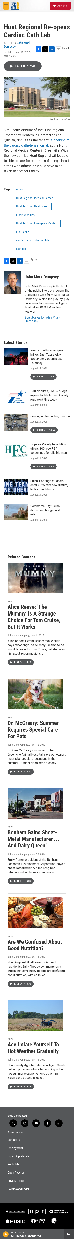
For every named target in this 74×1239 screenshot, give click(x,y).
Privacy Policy (16, 1180)
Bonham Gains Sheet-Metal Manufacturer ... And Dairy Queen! (33, 839)
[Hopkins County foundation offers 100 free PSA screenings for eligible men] (16, 450)
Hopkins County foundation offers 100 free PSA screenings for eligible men (48, 449)
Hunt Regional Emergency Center (36, 223)
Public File (13, 1164)
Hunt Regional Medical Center (34, 198)
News (19, 189)
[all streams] (69, 1234)
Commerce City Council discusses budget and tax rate (47, 510)
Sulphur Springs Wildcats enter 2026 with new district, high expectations (49, 485)
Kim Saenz (22, 231)
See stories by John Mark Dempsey (42, 319)
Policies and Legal (18, 1189)
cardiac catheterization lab (32, 240)
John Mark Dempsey (17, 44)
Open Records (16, 1172)
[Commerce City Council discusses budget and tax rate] (16, 512)
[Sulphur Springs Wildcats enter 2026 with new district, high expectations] (16, 487)
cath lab (21, 248)
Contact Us (14, 1140)
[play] (5, 1234)
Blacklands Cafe (26, 215)
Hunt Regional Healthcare (32, 206)
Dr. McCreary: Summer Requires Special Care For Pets (33, 730)
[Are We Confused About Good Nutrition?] (35, 912)
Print (65, 48)
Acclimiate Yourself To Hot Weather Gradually (33, 1047)
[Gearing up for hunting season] (16, 422)
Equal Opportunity (18, 1156)
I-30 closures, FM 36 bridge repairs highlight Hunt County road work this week (49, 395)
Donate (62, 5)
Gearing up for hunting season (50, 416)
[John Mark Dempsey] (12, 282)
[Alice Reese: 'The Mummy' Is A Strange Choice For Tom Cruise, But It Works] (35, 578)
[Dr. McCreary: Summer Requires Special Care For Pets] (35, 694)
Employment (15, 1148)
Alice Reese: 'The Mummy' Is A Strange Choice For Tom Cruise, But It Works (34, 617)
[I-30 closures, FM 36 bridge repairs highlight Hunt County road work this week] (16, 397)
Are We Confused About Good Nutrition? (35, 945)
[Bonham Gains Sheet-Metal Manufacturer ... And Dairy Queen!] (35, 803)
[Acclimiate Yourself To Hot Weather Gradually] (35, 1015)
